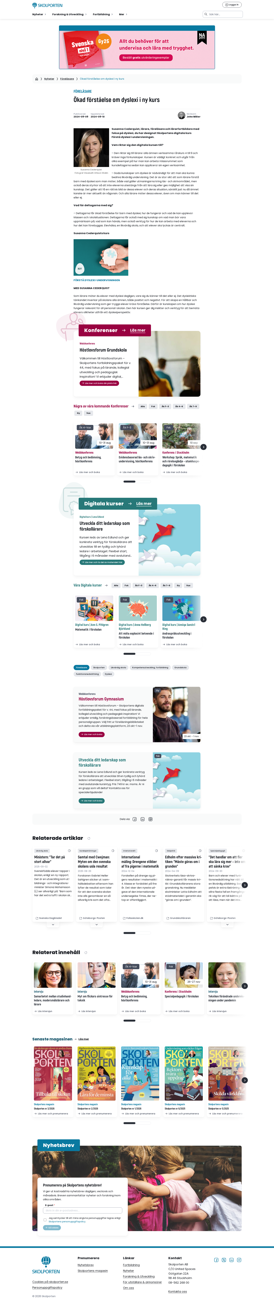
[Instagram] (239, 1260)
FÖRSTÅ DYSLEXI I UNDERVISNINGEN (97, 280)
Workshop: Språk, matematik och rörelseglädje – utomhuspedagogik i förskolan (181, 461)
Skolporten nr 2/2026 (88, 1108)
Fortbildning (131, 1265)
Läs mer (137, 330)
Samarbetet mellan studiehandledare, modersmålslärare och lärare (52, 1000)
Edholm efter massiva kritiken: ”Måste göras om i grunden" (183, 862)
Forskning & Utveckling (139, 1276)
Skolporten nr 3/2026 (44, 1108)
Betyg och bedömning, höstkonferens (88, 459)
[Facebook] (135, 819)
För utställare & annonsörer (142, 1282)
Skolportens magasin (93, 1271)
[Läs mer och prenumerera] (53, 1073)
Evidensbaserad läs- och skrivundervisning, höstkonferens (137, 459)
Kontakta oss (177, 1291)
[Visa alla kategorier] (69, 850)
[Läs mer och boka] (94, 436)
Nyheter (49, 79)
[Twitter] (223, 1260)
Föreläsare (67, 79)
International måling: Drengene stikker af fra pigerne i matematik (140, 862)
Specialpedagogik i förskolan (182, 996)
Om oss (128, 1288)
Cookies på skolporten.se (50, 1282)
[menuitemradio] (39, 14)
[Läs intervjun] (53, 975)
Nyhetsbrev (86, 1265)
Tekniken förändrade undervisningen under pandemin (226, 998)
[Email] (150, 819)
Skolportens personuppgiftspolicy (67, 1221)
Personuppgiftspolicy (47, 1287)
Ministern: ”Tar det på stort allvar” (49, 859)
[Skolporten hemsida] (47, 5)
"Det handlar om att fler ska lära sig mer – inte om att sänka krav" (227, 862)
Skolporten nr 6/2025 (175, 1108)
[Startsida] (36, 79)
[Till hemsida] (46, 1265)
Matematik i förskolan (88, 630)
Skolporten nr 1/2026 (131, 1108)
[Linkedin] (143, 819)
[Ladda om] (89, 838)
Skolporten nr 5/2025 (218, 1108)
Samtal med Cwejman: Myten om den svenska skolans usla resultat (94, 862)
